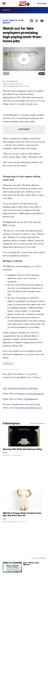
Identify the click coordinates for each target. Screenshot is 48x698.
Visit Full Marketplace (37, 423)
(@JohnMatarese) (30, 398)
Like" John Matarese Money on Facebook (20, 388)
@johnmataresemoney (34, 393)
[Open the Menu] (4, 3)
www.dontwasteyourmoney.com (27, 407)
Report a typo (8, 363)
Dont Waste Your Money (13, 21)
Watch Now (41, 3)
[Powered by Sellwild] (41, 558)
